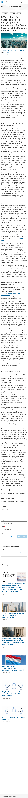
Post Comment (21, 536)
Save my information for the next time (12, 533)
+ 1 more (19, 13)
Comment (3, 506)
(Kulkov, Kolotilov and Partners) (16, 50)
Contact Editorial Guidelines (17, 553)
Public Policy (5, 13)
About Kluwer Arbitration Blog (9, 796)
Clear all (12, 536)
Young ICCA (6, 52)
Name (3, 520)
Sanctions (12, 13)
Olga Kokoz (4, 50)
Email (3, 526)
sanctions (16, 59)
